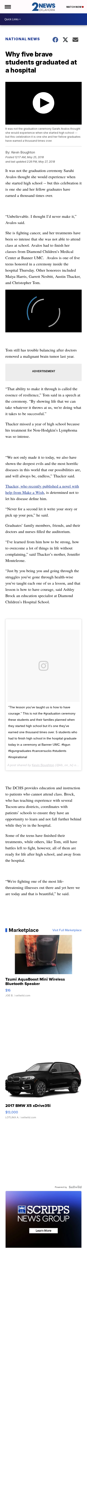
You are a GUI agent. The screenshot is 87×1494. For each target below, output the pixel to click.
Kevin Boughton (43, 765)
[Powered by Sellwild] (75, 1187)
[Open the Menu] (7, 6)
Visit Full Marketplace (67, 930)
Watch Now (74, 7)
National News (22, 39)
